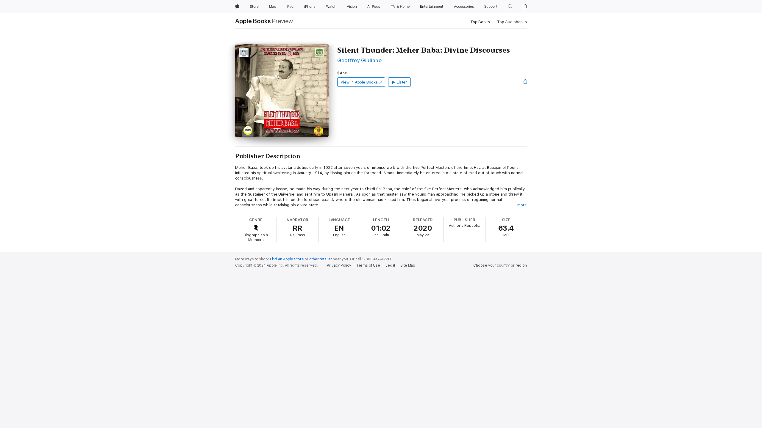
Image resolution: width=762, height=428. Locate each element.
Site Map (407, 265)
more (522, 205)
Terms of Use (368, 265)
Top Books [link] (480, 22)
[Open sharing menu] (525, 82)
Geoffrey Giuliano (359, 60)
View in (359, 82)
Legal (390, 265)
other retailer (320, 259)
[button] (510, 6)
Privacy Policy (339, 265)
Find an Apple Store (287, 259)
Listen (402, 82)
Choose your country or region (500, 265)
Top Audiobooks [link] (512, 22)
